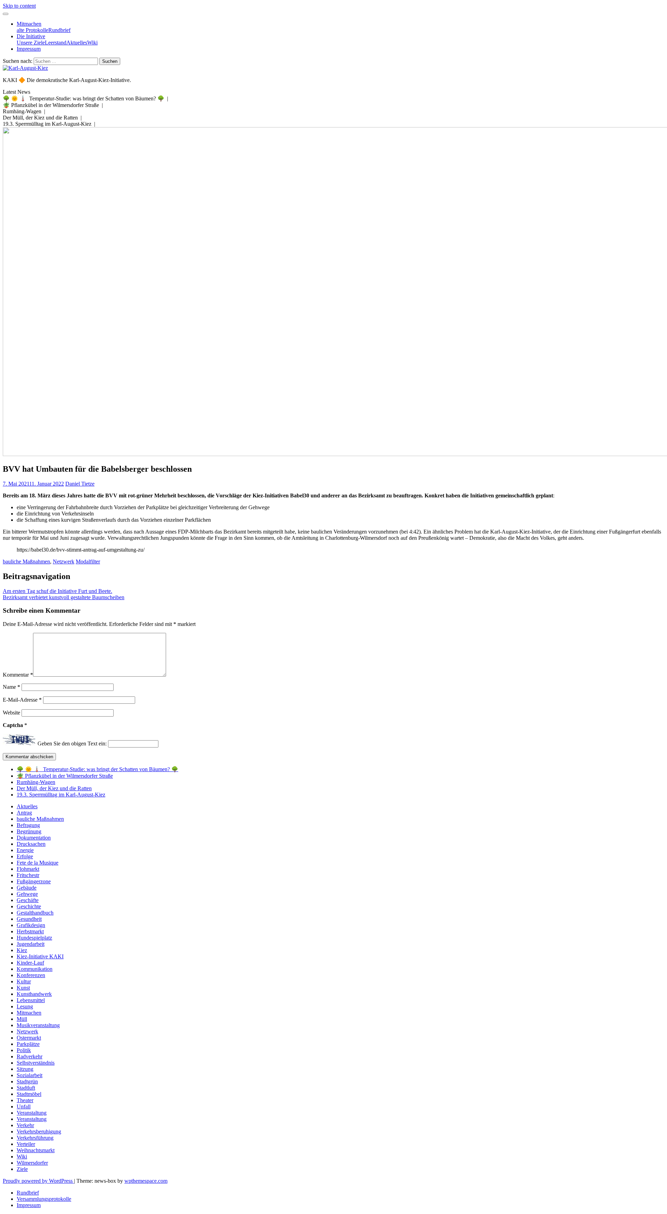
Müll (22, 1019)
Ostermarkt (29, 1038)
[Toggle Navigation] (5, 14)
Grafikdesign (31, 925)
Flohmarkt (28, 869)
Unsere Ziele (31, 43)
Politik (24, 1050)
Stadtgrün (27, 1081)
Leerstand (55, 43)
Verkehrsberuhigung (39, 1131)
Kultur (24, 981)
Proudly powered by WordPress (38, 1181)
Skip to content (19, 6)
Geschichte (29, 906)
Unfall (24, 1106)
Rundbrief (59, 30)
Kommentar (18, 675)
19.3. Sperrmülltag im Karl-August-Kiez (61, 795)
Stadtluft (26, 1088)
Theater (25, 1100)
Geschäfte (28, 900)
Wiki (92, 43)
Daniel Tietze (79, 484)
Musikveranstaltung (38, 1025)
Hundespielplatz (34, 938)
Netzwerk (63, 561)
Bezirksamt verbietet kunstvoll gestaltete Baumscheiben (63, 597)
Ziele (22, 1169)
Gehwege (27, 894)
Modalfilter (88, 561)
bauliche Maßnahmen (26, 561)
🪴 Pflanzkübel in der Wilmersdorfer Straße (65, 776)
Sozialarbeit (29, 1075)
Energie (25, 850)
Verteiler (26, 1144)
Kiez (22, 950)
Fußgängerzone (34, 881)
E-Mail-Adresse (22, 700)
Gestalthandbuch (35, 913)
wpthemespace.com (145, 1181)
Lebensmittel (31, 1000)
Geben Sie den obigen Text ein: (72, 743)
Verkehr (25, 1125)
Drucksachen (31, 844)
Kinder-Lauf (30, 963)
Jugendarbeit (30, 944)
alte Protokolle (32, 30)
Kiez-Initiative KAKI (40, 956)
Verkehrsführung (35, 1138)
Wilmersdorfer (32, 1163)
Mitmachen (29, 24)
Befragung (28, 825)
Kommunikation (34, 969)
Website (11, 713)
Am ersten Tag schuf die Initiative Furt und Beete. (57, 591)
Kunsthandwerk (34, 994)
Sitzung (25, 1069)
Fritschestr (28, 875)
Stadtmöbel (29, 1094)
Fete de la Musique (37, 863)
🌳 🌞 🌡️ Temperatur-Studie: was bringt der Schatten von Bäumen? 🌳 (97, 769)
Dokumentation (34, 838)
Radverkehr (29, 1056)
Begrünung (29, 831)
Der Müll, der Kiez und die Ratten (54, 788)
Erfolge (25, 856)
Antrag (24, 813)
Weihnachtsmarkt (36, 1150)
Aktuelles (76, 43)
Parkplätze (28, 1044)
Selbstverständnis (36, 1063)
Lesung (25, 1006)
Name (11, 687)
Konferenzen (31, 975)
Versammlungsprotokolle (44, 1199)
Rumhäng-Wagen (36, 782)
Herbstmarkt (30, 931)
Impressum (29, 49)
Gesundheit (29, 919)
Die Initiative (31, 36)
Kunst (23, 988)
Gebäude (26, 888)
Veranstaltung (32, 1113)
